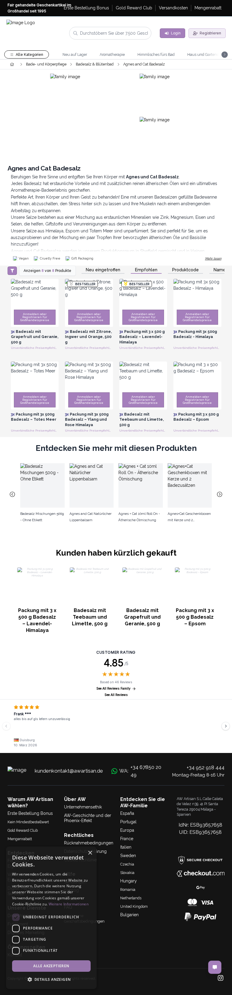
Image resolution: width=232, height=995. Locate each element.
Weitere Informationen (69, 904)
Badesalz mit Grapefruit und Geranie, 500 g (142, 617)
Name (220, 270)
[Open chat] (214, 967)
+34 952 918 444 (205, 767)
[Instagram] (220, 978)
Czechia (127, 864)
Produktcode (185, 270)
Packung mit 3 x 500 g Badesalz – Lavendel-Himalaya (37, 620)
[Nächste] (225, 726)
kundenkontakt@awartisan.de (69, 771)
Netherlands (130, 898)
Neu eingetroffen (103, 270)
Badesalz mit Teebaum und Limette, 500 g (90, 617)
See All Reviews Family (113, 688)
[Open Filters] (12, 270)
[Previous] (6, 726)
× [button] (90, 853)
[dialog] (51, 918)
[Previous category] (12, 494)
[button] (51, 979)
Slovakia (127, 872)
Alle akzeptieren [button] (51, 965)
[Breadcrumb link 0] (12, 64)
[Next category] (220, 494)
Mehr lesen (213, 258)
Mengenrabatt (20, 839)
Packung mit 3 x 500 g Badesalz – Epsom (195, 617)
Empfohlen (146, 270)
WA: (140, 771)
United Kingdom (134, 906)
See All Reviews (116, 695)
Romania (127, 889)
